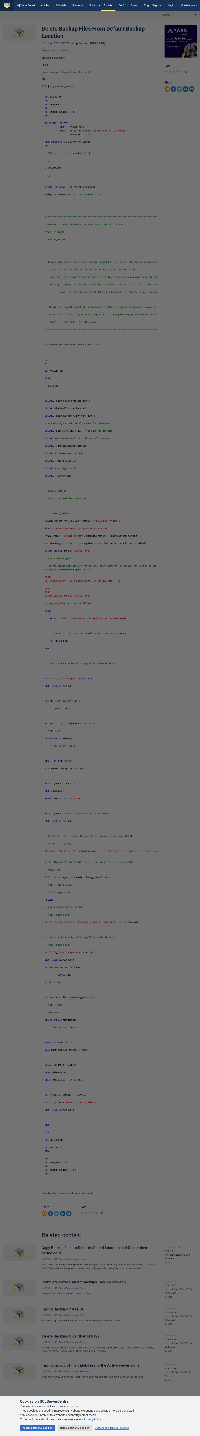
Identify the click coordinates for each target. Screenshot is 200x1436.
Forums (93, 5)
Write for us (190, 5)
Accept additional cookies (37, 1427)
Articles (45, 5)
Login (171, 5)
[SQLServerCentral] (7, 5)
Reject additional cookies (74, 1427)
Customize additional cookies (112, 1427)
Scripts (108, 5)
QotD (121, 5)
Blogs (147, 5)
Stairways (77, 5)
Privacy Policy (93, 1419)
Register (157, 5)
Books (134, 5)
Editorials (61, 5)
